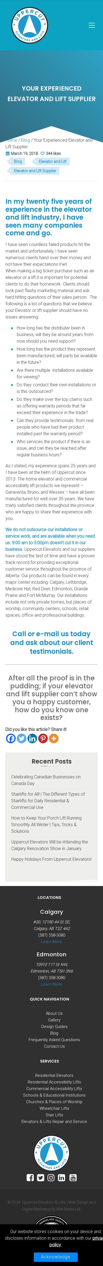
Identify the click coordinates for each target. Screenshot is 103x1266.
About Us (54, 1013)
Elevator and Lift (52, 161)
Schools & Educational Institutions (54, 1095)
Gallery (54, 1020)
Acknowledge (55, 1256)
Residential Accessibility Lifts (54, 1082)
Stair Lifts (54, 1115)
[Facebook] (11, 738)
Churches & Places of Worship (54, 1101)
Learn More (51, 941)
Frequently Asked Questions (54, 1039)
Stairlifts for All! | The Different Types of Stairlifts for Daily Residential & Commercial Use (48, 801)
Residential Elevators (54, 1075)
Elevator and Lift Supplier (35, 171)
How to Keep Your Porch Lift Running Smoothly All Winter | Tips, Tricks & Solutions (46, 824)
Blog (18, 161)
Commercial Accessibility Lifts (54, 1088)
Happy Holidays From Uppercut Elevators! (51, 859)
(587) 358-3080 (51, 935)
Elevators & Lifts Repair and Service (54, 1121)
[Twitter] (21, 738)
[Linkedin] (32, 738)
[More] (54, 738)
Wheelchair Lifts (54, 1108)
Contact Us (54, 1046)
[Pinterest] (43, 738)
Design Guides (54, 1026)
